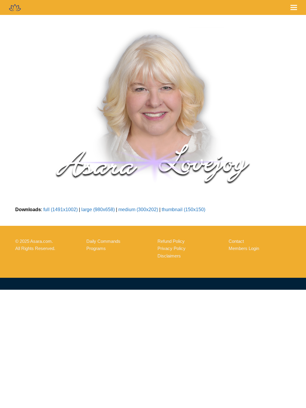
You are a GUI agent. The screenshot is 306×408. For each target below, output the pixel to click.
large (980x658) (98, 209)
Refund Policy (171, 241)
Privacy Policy (171, 248)
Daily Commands (103, 241)
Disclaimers (169, 255)
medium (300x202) (138, 209)
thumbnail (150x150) (183, 209)
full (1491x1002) (60, 209)
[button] (293, 7)
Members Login (244, 248)
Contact (236, 241)
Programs (96, 248)
